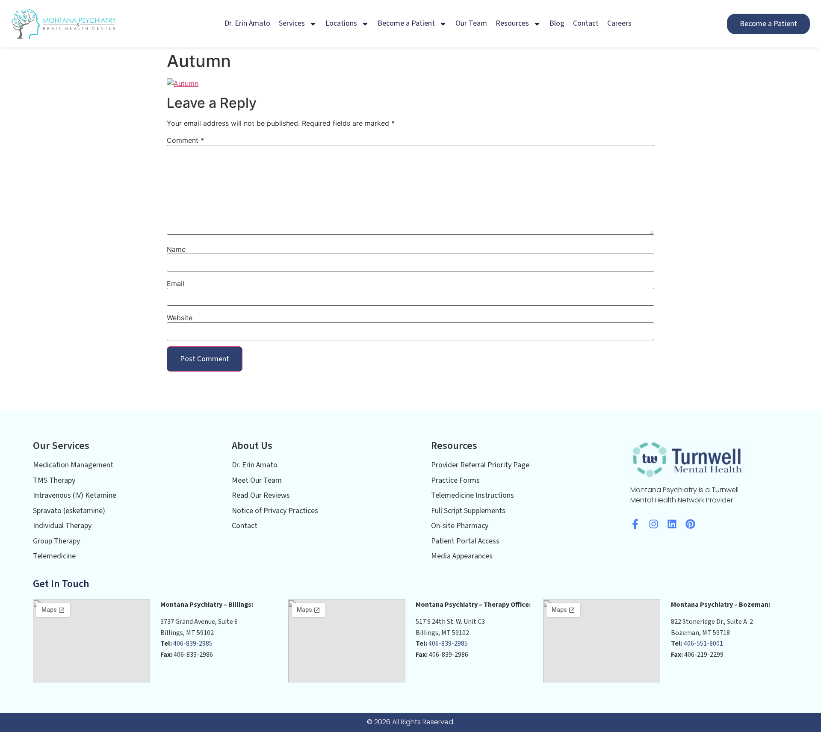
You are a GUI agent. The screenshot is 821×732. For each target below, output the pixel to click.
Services (292, 23)
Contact (586, 23)
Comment (185, 140)
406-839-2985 (193, 643)
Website (179, 317)
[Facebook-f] (635, 524)
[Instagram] (654, 524)
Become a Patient (406, 23)
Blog (556, 23)
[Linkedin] (672, 524)
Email (175, 283)
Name (176, 249)
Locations (341, 23)
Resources (512, 23)
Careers (619, 23)
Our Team (471, 23)
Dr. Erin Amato (247, 23)
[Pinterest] (690, 524)
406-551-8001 (703, 643)
